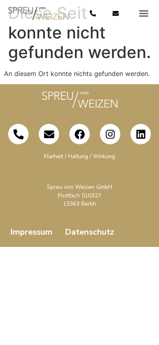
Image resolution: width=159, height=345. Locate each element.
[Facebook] (79, 134)
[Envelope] (115, 13)
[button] (144, 13)
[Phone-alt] (92, 13)
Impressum (31, 231)
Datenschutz (89, 231)
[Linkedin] (140, 134)
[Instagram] (110, 134)
